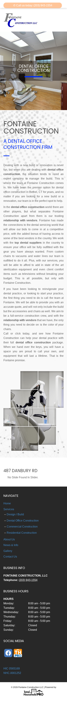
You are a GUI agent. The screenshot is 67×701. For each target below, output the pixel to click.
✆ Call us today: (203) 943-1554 (32, 5)
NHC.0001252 (12, 673)
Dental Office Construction (23, 520)
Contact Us (10, 556)
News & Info (10, 545)
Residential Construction (22, 532)
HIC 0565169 (11, 668)
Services (8, 509)
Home (7, 503)
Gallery (7, 550)
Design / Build (15, 514)
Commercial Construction (22, 526)
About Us (9, 539)
